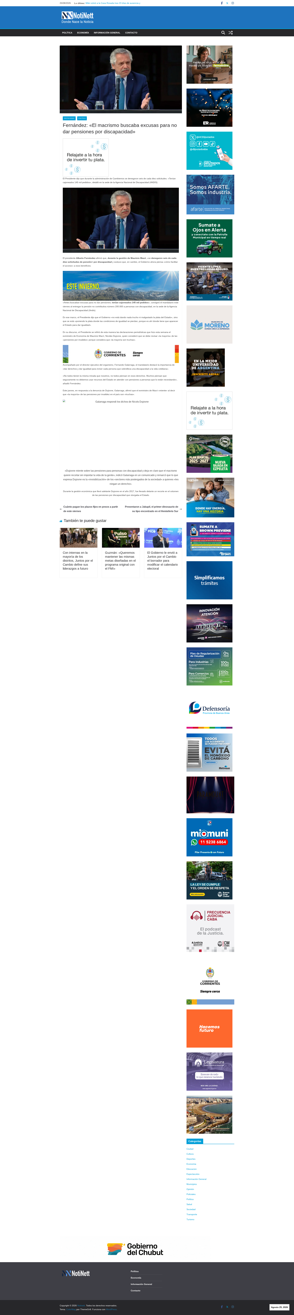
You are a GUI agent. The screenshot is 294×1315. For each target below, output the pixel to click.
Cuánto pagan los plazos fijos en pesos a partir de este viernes (90, 509)
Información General (107, 32)
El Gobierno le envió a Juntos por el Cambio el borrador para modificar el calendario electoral (162, 560)
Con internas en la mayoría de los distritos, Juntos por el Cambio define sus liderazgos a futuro (78, 560)
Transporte (192, 1214)
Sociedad (191, 1209)
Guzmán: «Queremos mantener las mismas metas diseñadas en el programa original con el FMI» (120, 560)
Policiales (191, 1194)
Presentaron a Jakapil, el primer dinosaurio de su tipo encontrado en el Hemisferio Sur (151, 509)
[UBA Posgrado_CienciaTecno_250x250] (206, 350)
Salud (189, 1204)
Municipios (192, 1184)
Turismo (190, 1219)
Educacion (192, 1169)
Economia (191, 1164)
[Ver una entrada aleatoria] (230, 32)
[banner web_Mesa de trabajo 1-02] (210, 959)
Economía (83, 32)
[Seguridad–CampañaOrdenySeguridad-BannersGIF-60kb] (209, 863)
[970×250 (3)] (121, 273)
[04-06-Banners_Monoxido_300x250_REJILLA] (209, 735)
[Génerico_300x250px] (209, 47)
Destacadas (69, 118)
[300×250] (209, 90)
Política (67, 32)
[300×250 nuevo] (209, 563)
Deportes (191, 1159)
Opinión (190, 1189)
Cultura (190, 1154)
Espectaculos (193, 1174)
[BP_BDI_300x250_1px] (86, 140)
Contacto (131, 32)
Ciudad (190, 1149)
